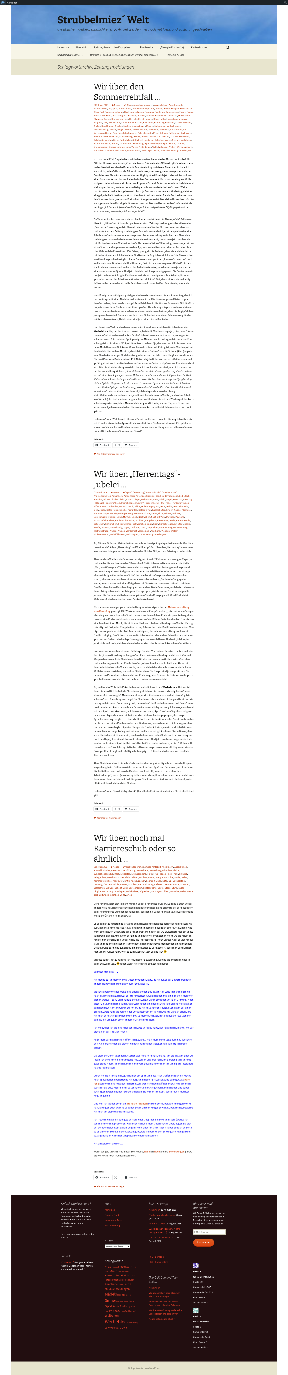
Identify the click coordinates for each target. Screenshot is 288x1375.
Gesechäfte (184, 115)
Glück (137, 506)
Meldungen (160, 125)
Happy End (154, 506)
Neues (117, 104)
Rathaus (164, 132)
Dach (116, 873)
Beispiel (175, 108)
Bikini (96, 111)
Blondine (98, 499)
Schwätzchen (125, 523)
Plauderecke (146, 47)
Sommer (119, 1301)
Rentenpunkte (172, 884)
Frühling (183, 873)
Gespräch (125, 877)
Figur (150, 873)
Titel (106, 1311)
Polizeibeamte (145, 132)
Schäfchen (99, 523)
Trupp (143, 527)
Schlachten (99, 887)
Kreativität (118, 880)
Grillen (144, 506)
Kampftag (132, 509)
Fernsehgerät (151, 502)
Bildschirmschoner (114, 111)
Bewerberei (142, 870)
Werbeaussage (184, 146)
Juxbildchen (114, 122)
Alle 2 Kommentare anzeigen (111, 453)
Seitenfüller (125, 139)
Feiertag (187, 499)
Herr (126, 118)
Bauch (167, 108)
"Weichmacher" (169, 492)
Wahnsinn (163, 146)
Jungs (102, 509)
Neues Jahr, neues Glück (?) (162, 1318)
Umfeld (122, 1311)
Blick (110, 1267)
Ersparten (125, 873)
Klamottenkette (183, 122)
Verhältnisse (132, 891)
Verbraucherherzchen (119, 146)
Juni (105, 122)
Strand (172, 143)
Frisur (175, 873)
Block (187, 495)
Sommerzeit (125, 143)
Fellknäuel (99, 502)
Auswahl (98, 870)
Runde (187, 520)
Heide (169, 506)
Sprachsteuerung (168, 523)
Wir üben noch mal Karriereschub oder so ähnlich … (135, 848)
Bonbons (149, 111)
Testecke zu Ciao (175, 54)
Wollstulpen (132, 534)
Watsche (174, 891)
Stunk (174, 887)
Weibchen (112, 1316)
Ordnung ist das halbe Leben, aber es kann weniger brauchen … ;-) (124, 54)
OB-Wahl (161, 516)
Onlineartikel (179, 880)
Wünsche (165, 150)
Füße (96, 506)
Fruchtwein (160, 115)
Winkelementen (101, 534)
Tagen (126, 527)
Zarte (142, 534)
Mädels (127, 125)
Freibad (141, 115)
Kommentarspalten (103, 513)
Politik (116, 884)
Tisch (133, 1306)
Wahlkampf (131, 530)
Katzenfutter (144, 509)
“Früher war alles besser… (162, 1214)
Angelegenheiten (102, 495)
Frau (156, 873)
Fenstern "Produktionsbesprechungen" (124, 502)
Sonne (126, 1301)
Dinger (137, 499)
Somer (115, 143)
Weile (183, 891)
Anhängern (117, 495)
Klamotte (169, 122)
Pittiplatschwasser (127, 132)
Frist (169, 873)
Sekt (125, 887)
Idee (96, 509)
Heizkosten (117, 118)
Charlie (114, 499)
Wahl (154, 146)
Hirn (181, 506)
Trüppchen (153, 527)
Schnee (128, 1295)
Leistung (150, 880)
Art (106, 1267)
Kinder (169, 509)
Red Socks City (145, 884)
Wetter (110, 150)
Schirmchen (111, 523)
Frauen (162, 873)
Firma (109, 115)
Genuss (123, 506)
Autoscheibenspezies (143, 108)
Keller (184, 877)
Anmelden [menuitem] (12, 2)
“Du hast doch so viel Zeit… (162, 1237)
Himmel (148, 118)
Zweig (129, 894)
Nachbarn (164, 129)
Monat (136, 129)
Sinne (107, 143)
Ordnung (98, 884)
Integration (161, 877)
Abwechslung (161, 104)
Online (108, 132)
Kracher (118, 125)
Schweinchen (139, 523)
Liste (164, 880)
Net (185, 129)
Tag (129, 1307)
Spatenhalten (135, 887)
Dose (155, 499)
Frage (168, 502)
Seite (116, 139)
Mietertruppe (173, 125)
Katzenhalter (158, 509)
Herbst (125, 1272)
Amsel (147, 866)
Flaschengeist (120, 115)
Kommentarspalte (103, 880)
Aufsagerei (129, 495)
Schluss (110, 887)
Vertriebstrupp (101, 530)
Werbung (155, 530)
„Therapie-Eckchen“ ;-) (172, 47)
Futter (103, 506)
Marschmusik (100, 516)
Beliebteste (186, 108)
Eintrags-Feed (112, 1214)
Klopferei (186, 509)
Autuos (159, 108)
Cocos (129, 499)
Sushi (181, 887)
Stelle (187, 523)
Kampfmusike (120, 509)
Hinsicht (125, 1275)
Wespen (166, 530)
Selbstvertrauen (163, 139)
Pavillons (180, 516)
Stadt (180, 523)
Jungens (98, 122)
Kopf (131, 1279)
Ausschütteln (180, 866)
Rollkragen (174, 132)
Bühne (107, 499)
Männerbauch (138, 125)
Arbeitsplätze (100, 108)
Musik (134, 516)
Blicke (176, 870)
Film (162, 502)
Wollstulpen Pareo (151, 150)
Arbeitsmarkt (175, 104)
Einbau (190, 111)
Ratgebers (150, 520)
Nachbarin (153, 129)
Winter (119, 1328)
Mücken (112, 516)
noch (157, 1151)
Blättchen (167, 870)
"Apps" (128, 492)
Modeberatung (101, 129)
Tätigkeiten (99, 891)
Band (158, 495)
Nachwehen (144, 516)
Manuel (149, 125)
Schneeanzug (126, 136)
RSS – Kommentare (158, 1261)
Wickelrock (120, 150)
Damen (115, 1267)
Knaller (97, 125)
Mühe (119, 516)
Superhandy (116, 527)
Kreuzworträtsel (142, 513)
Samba (104, 136)
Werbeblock (100, 150)
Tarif (132, 527)
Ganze (107, 1271)
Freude (150, 115)
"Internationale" (153, 492)
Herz (131, 118)
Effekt (162, 499)
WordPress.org (112, 1225)
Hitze (156, 118)
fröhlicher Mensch (137, 1103)
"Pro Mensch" (67, 1262)
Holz (186, 506)
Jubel (170, 877)
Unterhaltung (165, 527)
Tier (138, 527)
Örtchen (108, 884)
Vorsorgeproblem (160, 891)
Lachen (141, 880)
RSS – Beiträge (156, 1256)
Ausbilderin (167, 866)
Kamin (131, 122)
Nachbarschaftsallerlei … (70, 54)
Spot (165, 143)
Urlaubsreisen (101, 146)
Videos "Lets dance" (141, 146)
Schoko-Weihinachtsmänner (155, 136)
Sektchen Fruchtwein (143, 139)
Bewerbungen (176, 1151)
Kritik (127, 880)
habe (147, 1151)
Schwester (107, 139)
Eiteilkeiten (99, 115)
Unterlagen (119, 891)
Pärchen (170, 516)
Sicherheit (99, 143)
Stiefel (97, 527)
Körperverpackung (123, 513)
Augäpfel (113, 108)
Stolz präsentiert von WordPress (144, 1368)
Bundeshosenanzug (103, 873)
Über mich (81, 47)
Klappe (177, 509)
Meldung (110, 1289)
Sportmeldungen (153, 143)
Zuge (122, 894)
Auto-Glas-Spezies (145, 495)
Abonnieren (203, 1242)
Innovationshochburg (177, 118)
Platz (111, 520)
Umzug (109, 891)
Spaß (149, 523)
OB (170, 880)
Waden (113, 530)
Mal (178, 513)
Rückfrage (186, 132)
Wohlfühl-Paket (117, 534)
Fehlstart (177, 499)
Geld (114, 1271)
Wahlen (121, 530)
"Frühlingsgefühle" (134, 866)
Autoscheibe (125, 108)
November (99, 132)
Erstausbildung (139, 873)
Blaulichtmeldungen (134, 111)
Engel (169, 499)
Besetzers (116, 870)
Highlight (139, 118)
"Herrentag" (138, 492)
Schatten (113, 136)
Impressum (63, 47)
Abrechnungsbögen (143, 104)
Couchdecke (172, 111)
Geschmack (113, 877)
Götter (107, 118)
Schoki (137, 136)
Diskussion (146, 499)
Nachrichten (176, 129)
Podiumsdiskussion (124, 520)
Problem (140, 520)
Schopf (118, 887)
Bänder (106, 870)
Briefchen (160, 111)
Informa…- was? (157, 1223)
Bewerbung (155, 870)
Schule (97, 139)
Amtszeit (156, 866)
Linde (158, 880)
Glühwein (98, 118)
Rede (172, 520)
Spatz (161, 887)
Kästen (138, 122)
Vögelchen (145, 891)
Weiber (172, 146)
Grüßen (134, 877)
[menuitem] (3, 2)
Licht (160, 513)
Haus (162, 506)
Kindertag (159, 122)
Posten (123, 884)
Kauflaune (148, 122)
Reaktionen (162, 520)
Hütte (162, 118)
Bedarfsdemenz (170, 495)
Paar (115, 132)
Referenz (159, 884)
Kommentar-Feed (113, 1220)
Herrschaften (112, 1275)
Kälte (124, 122)
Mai (174, 513)
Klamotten (123, 1279)
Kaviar (177, 877)
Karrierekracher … (200, 47)
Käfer (109, 509)
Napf (153, 516)
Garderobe (112, 506)
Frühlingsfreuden (180, 502)
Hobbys (143, 877)
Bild (102, 111)
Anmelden (110, 1209)
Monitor (144, 129)
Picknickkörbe (101, 520)
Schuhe (174, 136)
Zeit (96, 894)
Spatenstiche (149, 887)
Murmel (126, 516)
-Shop (129, 104)
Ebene (183, 111)
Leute (154, 513)
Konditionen (108, 125)
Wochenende (133, 150)
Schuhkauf (184, 136)
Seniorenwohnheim (181, 139)
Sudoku (105, 527)
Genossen (172, 115)
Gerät (131, 506)
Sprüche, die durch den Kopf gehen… (113, 47)
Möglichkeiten (125, 129)
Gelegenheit (100, 877)
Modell (113, 129)
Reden (179, 520)
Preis (155, 132)
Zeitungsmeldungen (181, 150)
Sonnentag (138, 143)
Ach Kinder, (154, 1209)
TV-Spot (180, 143)
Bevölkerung (129, 870)
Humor (151, 877)
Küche (134, 880)
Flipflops (132, 115)
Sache (97, 136)
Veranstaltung (180, 527)
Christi (122, 499)
